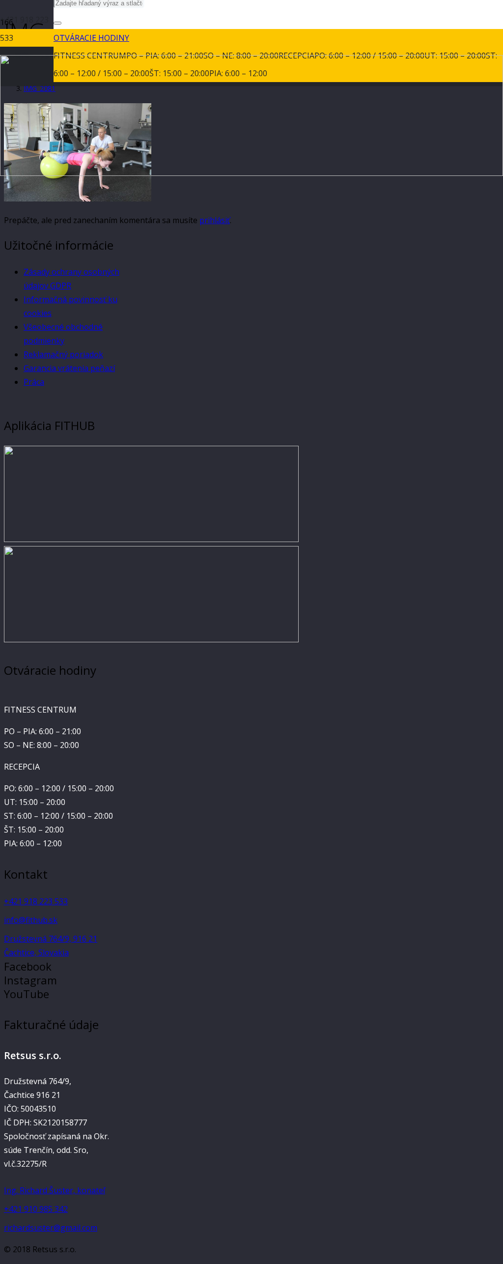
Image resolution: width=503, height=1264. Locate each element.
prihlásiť (214, 220)
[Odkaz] (151, 539)
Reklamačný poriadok (63, 354)
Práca (34, 381)
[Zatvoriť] (57, 23)
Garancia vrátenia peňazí (69, 368)
